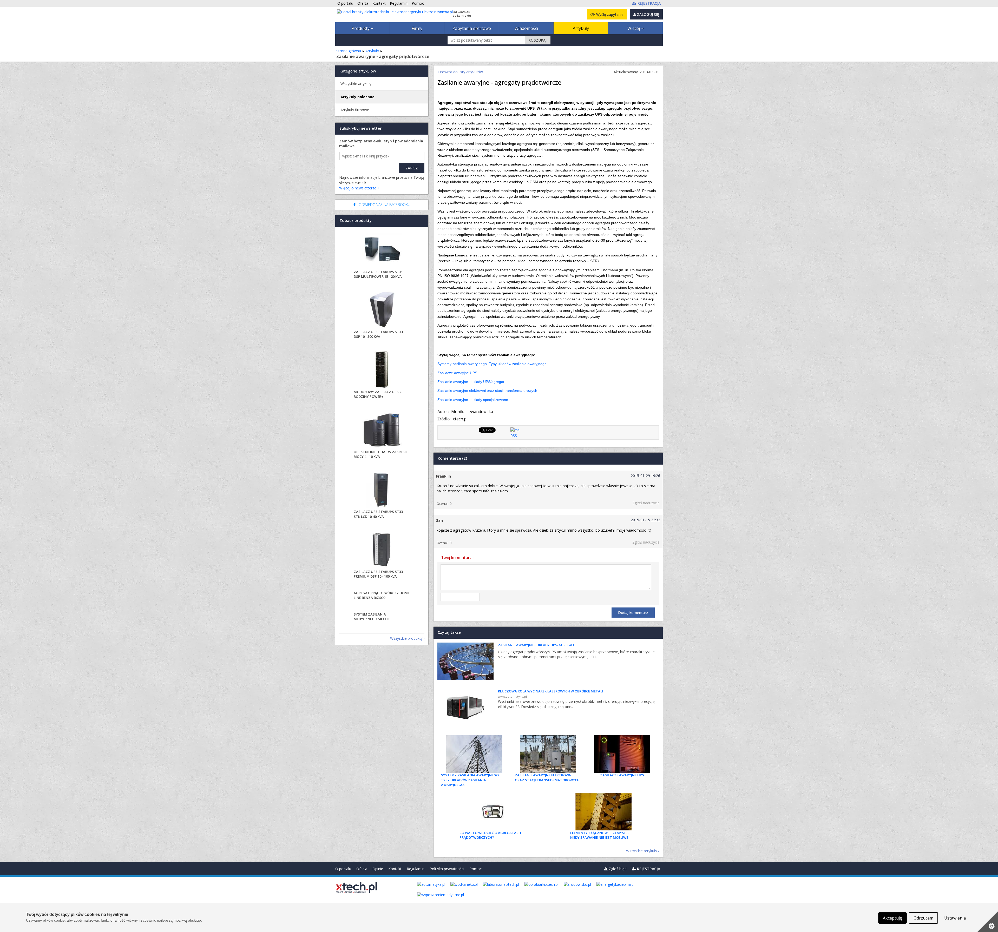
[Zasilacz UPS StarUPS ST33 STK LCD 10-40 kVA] (382, 490)
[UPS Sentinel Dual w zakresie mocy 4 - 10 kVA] (382, 430)
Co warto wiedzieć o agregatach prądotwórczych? (490, 835)
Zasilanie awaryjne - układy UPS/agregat (470, 382)
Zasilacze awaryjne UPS (457, 373)
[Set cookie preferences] (987, 921)
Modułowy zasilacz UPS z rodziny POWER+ (378, 394)
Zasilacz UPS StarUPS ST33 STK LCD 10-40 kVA (378, 514)
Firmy (417, 28)
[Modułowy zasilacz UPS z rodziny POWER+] (382, 370)
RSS (513, 435)
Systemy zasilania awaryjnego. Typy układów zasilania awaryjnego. (492, 364)
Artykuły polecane (357, 96)
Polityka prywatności (447, 868)
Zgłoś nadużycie (646, 502)
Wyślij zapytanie (609, 14)
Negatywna (464, 503)
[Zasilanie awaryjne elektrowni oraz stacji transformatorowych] (548, 754)
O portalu (343, 868)
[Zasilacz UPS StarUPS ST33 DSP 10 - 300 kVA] (382, 310)
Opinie (377, 868)
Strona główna (348, 50)
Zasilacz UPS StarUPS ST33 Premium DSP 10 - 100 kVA (378, 574)
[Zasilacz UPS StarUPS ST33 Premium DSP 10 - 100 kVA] (382, 550)
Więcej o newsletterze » (359, 188)
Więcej (634, 28)
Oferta (361, 868)
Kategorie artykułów (357, 71)
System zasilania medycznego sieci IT (372, 616)
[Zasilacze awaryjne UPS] (622, 754)
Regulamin (415, 868)
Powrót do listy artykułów (461, 71)
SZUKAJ (540, 40)
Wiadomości (526, 28)
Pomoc (475, 868)
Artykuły (581, 28)
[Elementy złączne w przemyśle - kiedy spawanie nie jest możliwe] (603, 811)
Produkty (361, 28)
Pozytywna (458, 503)
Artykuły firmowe (354, 109)
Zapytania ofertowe (471, 28)
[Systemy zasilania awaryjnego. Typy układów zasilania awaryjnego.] (474, 754)
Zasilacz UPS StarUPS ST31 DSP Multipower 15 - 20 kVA (378, 274)
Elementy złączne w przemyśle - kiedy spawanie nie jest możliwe (599, 835)
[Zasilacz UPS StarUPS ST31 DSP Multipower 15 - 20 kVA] (382, 250)
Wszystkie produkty (406, 638)
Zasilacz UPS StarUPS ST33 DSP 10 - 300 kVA (378, 334)
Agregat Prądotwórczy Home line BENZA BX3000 (382, 595)
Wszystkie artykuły (641, 850)
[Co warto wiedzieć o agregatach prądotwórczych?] (492, 811)
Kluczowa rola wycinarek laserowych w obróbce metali (550, 691)
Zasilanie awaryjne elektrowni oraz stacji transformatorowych (487, 390)
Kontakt (395, 868)
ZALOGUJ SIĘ (647, 14)
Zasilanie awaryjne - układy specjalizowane (472, 400)
